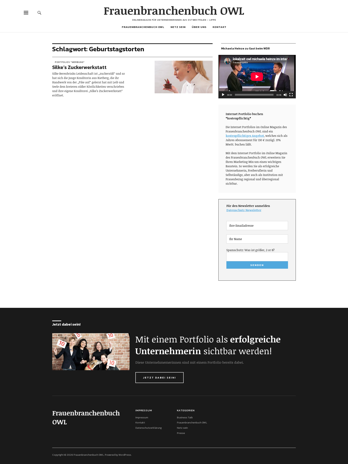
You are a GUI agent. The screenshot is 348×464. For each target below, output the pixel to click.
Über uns (199, 27)
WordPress (125, 455)
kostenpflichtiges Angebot (245, 136)
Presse (181, 433)
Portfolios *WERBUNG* (69, 62)
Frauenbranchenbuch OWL (174, 10)
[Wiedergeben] (223, 95)
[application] (257, 76)
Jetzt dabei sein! (159, 377)
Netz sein (178, 27)
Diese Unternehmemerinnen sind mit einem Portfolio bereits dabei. (189, 362)
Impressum (141, 417)
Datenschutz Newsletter (243, 210)
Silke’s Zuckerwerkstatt (79, 67)
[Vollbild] (291, 95)
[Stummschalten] (285, 95)
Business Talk (185, 417)
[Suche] (39, 12)
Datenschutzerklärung (148, 428)
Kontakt (219, 27)
